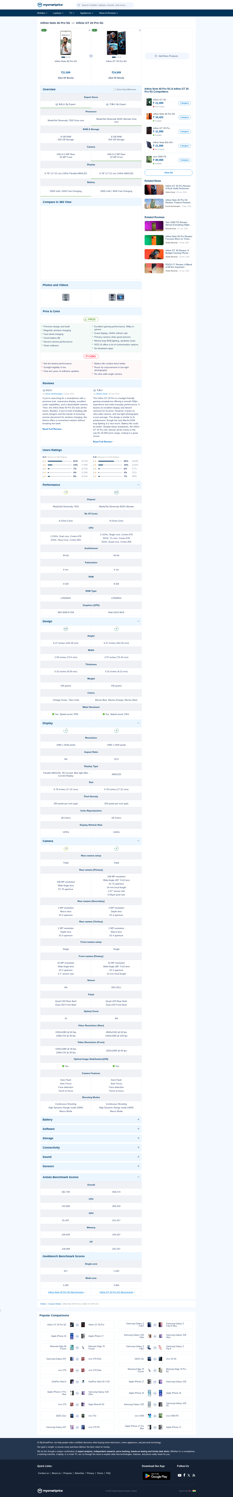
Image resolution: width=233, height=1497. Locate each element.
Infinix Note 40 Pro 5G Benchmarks (66, 1292)
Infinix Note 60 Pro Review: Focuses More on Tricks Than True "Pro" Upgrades (179, 237)
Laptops (57, 13)
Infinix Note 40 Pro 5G (66, 61)
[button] (79, 5)
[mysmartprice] (50, 5)
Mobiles (41, 13)
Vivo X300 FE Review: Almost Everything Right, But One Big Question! (177, 223)
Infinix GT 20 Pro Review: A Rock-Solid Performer (178, 187)
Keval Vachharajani (53, 394)
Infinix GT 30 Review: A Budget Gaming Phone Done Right (177, 251)
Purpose (67, 1473)
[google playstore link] (157, 1479)
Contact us (43, 1473)
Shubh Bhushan (171, 243)
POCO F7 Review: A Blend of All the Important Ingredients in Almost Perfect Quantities (178, 265)
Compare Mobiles (54, 1304)
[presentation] (44, 42)
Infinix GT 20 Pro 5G (116, 61)
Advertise (79, 1473)
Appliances (85, 13)
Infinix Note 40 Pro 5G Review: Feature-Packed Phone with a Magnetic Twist (177, 201)
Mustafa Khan (170, 229)
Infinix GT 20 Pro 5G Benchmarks (116, 1292)
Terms (100, 1473)
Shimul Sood (101, 394)
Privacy (90, 1473)
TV (70, 13)
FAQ (108, 1473)
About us (56, 1473)
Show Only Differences (126, 89)
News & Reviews (107, 13)
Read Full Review (51, 429)
